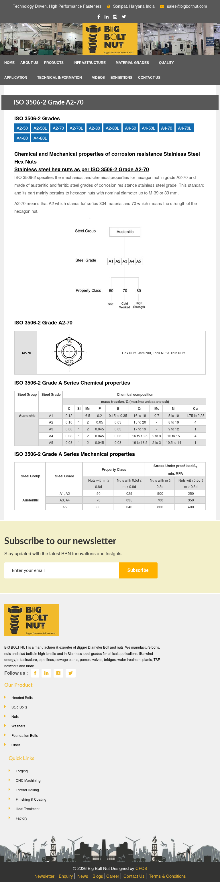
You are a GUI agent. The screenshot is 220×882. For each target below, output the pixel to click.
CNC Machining (28, 780)
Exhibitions (121, 78)
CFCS (141, 868)
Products (54, 63)
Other (15, 744)
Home (9, 63)
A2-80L (112, 128)
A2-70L (76, 128)
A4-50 (130, 128)
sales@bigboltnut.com (187, 6)
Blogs (98, 876)
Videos (98, 78)
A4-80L (40, 138)
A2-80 (94, 128)
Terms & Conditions (167, 876)
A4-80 (22, 138)
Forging (22, 770)
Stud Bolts (19, 706)
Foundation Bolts (24, 735)
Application (15, 78)
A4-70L (184, 128)
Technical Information (59, 78)
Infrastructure (90, 63)
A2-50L (40, 128)
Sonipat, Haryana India (134, 6)
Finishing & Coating (31, 799)
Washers (18, 725)
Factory (21, 818)
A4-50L (148, 128)
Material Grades (132, 63)
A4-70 (166, 128)
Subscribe (138, 570)
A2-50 (22, 128)
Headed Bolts (22, 697)
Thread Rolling (27, 789)
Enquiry (66, 876)
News (82, 876)
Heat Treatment (28, 808)
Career (112, 876)
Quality (166, 63)
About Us (29, 63)
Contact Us (149, 78)
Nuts (15, 716)
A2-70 (58, 128)
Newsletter (44, 876)
